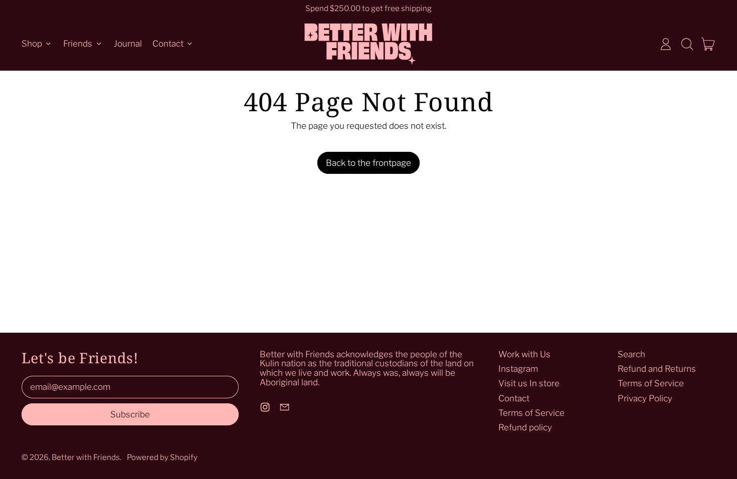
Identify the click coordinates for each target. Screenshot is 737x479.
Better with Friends (86, 457)
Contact (513, 398)
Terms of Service (531, 413)
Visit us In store (529, 383)
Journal (128, 44)
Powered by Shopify (162, 457)
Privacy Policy (645, 398)
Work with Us (524, 354)
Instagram (518, 369)
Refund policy (525, 427)
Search (631, 354)
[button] (686, 44)
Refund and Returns (657, 369)
